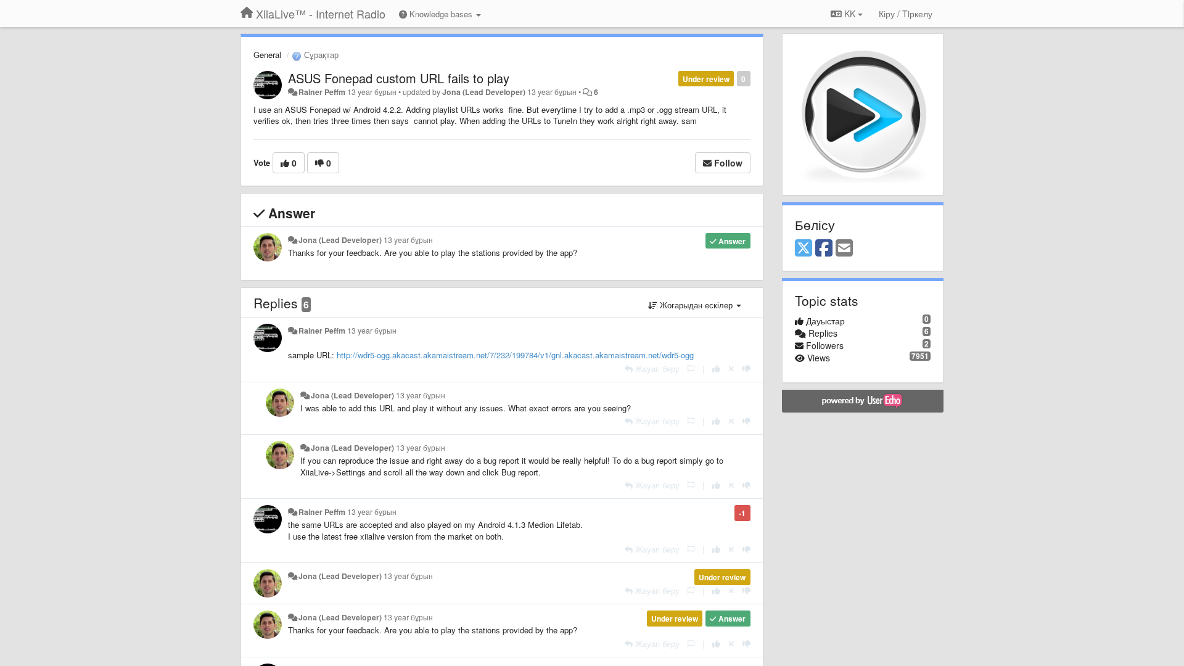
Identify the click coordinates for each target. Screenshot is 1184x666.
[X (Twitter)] (803, 248)
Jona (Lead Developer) (483, 91)
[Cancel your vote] (731, 368)
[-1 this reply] (746, 368)
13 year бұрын (408, 239)
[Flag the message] (691, 368)
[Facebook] (823, 248)
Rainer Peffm (321, 91)
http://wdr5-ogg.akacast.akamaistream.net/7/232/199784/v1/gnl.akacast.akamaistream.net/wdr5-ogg (515, 355)
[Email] (844, 248)
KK (850, 13)
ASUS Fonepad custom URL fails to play (398, 78)
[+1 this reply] (716, 368)
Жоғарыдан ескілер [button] (696, 305)
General (267, 54)
